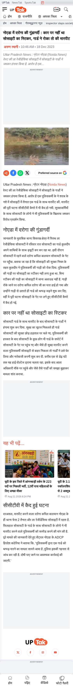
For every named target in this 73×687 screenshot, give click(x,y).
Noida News (57, 184)
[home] (36, 641)
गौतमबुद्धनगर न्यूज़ (33, 23)
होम (10, 16)
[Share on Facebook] (13, 173)
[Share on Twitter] (27, 173)
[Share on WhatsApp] (20, 173)
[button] (49, 16)
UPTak (6, 2)
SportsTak (30, 2)
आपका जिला (50, 16)
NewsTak (17, 2)
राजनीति (27, 16)
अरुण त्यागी (11, 47)
